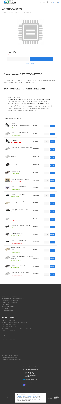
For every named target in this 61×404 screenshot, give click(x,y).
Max (26, 384)
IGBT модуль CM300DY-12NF (9, 320)
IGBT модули (5, 292)
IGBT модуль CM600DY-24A (9, 326)
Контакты (4, 353)
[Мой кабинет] (47, 2)
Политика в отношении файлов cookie (11, 359)
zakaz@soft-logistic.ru (32, 369)
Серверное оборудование (8, 310)
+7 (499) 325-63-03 (30, 366)
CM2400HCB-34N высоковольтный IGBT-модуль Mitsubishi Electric (18, 328)
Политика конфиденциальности (10, 357)
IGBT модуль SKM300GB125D (9, 332)
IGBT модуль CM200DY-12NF (9, 330)
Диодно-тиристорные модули (9, 296)
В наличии (5, 308)
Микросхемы (5, 304)
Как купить (5, 351)
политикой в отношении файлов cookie (27, 396)
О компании (6, 346)
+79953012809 (29, 382)
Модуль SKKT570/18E (7, 335)
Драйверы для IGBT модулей (9, 302)
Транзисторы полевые (8, 306)
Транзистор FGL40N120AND (9, 337)
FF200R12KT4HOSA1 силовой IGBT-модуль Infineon (14, 322)
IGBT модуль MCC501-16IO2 (8, 339)
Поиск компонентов (31, 379)
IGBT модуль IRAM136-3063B (9, 324)
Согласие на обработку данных (10, 355)
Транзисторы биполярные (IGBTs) (10, 294)
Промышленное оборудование (10, 300)
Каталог (5, 289)
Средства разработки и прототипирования (13, 298)
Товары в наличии (8, 317)
